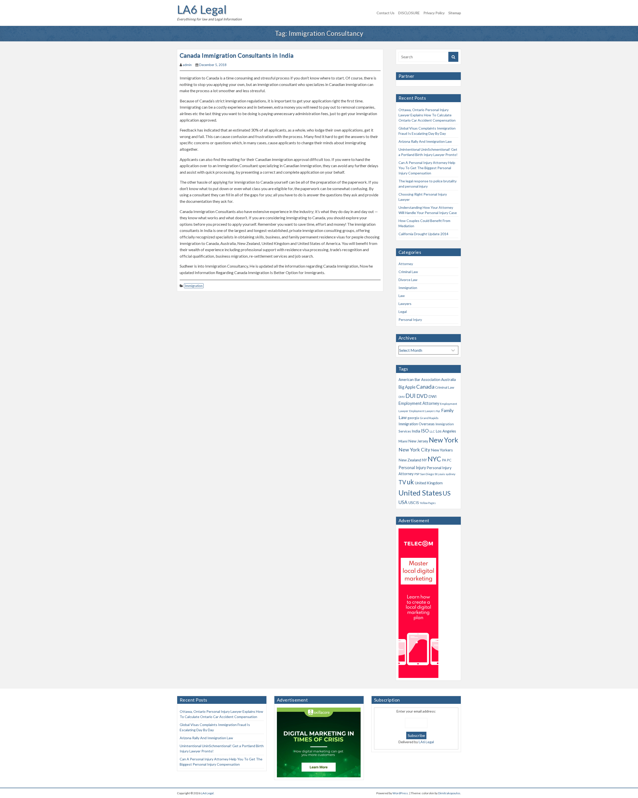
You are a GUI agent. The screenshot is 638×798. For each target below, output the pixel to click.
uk (410, 482)
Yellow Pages (428, 503)
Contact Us (386, 13)
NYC (434, 459)
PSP (416, 474)
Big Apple (407, 387)
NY (424, 460)
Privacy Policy (434, 13)
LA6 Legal (202, 9)
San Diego (427, 474)
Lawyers (405, 303)
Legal (403, 311)
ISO (425, 431)
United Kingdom (429, 483)
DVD (422, 396)
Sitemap (454, 13)
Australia (448, 379)
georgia (413, 418)
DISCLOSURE (409, 13)
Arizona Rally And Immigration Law (425, 141)
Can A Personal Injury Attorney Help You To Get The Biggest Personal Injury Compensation (427, 167)
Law (402, 295)
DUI (410, 395)
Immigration (194, 286)
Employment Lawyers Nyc (424, 411)
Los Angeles (446, 431)
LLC (432, 431)
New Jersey (418, 441)
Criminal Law (408, 272)
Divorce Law (408, 280)
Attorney (406, 264)
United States (420, 492)
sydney (450, 474)
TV (402, 482)
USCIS (413, 502)
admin (187, 65)
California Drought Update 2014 (423, 234)
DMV (402, 396)
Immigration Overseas (417, 424)
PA (444, 460)
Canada (425, 386)
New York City (414, 449)
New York (443, 440)
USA (403, 502)
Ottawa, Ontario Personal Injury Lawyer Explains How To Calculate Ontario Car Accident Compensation (427, 115)
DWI (432, 396)
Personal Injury (410, 319)
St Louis (440, 474)
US (447, 493)
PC (449, 460)
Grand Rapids (429, 418)
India (416, 431)
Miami (403, 441)
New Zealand (410, 460)
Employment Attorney (419, 403)
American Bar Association (419, 379)
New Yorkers (442, 450)
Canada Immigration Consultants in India (237, 55)
